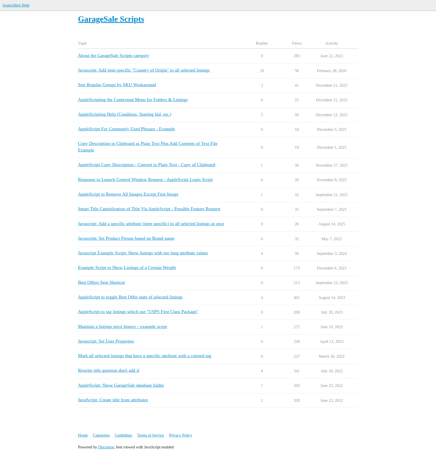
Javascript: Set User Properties (106, 341)
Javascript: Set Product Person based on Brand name (126, 238)
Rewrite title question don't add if (108, 370)
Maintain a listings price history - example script (122, 326)
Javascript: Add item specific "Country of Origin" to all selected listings (144, 70)
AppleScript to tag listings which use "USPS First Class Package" (138, 311)
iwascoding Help (16, 5)
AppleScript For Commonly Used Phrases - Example (126, 128)
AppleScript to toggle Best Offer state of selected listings (130, 296)
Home (83, 435)
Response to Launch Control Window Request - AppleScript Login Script (145, 179)
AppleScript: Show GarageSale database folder (121, 385)
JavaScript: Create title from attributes (113, 399)
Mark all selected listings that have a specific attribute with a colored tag (144, 355)
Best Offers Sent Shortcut (101, 282)
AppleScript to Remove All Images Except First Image (128, 194)
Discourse (106, 447)
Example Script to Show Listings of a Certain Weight (127, 267)
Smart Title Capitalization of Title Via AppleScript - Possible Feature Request (149, 208)
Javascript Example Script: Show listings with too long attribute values (143, 252)
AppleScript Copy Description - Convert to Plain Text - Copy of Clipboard (146, 164)
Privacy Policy (180, 435)
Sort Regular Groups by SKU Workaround (117, 84)
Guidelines (123, 435)
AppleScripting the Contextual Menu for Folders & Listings (133, 99)
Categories (101, 435)
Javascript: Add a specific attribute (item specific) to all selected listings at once (151, 223)
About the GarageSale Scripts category (113, 55)
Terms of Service (150, 435)
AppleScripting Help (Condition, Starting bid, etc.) (124, 114)
